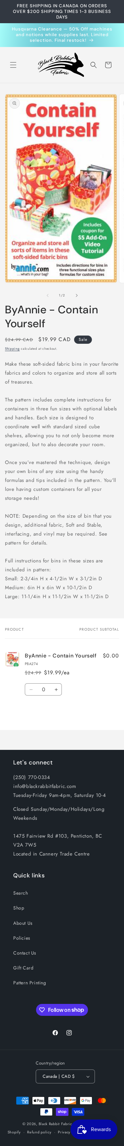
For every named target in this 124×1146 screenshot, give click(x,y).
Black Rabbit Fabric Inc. (59, 1123)
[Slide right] (76, 295)
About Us (23, 923)
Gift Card (23, 967)
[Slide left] (47, 295)
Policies (21, 938)
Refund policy (39, 1132)
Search (20, 893)
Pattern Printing (29, 982)
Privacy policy (70, 1132)
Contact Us (24, 953)
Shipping (12, 348)
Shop (18, 908)
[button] (13, 65)
